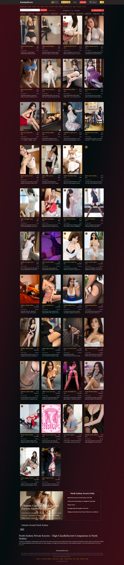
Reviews (56, 2)
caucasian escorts (54, 13)
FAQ (74, 558)
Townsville (79, 6)
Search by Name (97, 10)
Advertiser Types (68, 558)
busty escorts (46, 13)
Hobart (56, 6)
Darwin (46, 6)
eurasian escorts (80, 13)
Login (102, 2)
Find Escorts (43, 10)
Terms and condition (46, 558)
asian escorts (23, 13)
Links (77, 558)
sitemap (61, 558)
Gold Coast (51, 6)
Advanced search (52, 10)
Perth (71, 6)
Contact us (38, 558)
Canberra (42, 6)
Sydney (74, 6)
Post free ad (83, 2)
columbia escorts (63, 13)
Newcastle (66, 6)
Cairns (38, 6)
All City (84, 6)
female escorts (88, 13)
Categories (93, 2)
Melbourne (61, 6)
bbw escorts (38, 13)
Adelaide (29, 6)
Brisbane (34, 6)
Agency (75, 2)
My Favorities (66, 2)
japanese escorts (96, 13)
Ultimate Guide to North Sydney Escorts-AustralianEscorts (40, 507)
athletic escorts (31, 13)
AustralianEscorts (66, 10)
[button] (102, 13)
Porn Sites (82, 558)
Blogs (86, 558)
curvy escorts (71, 13)
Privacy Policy (55, 558)
